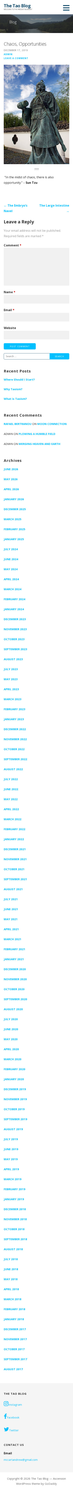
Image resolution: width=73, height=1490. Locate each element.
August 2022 (13, 769)
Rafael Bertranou (17, 424)
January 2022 (14, 839)
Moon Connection (52, 424)
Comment (12, 245)
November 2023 (15, 629)
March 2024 (12, 589)
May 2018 (11, 1279)
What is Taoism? (15, 399)
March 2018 (12, 1299)
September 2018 (15, 1239)
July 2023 (11, 669)
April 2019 (11, 1169)
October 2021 (14, 869)
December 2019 (15, 1089)
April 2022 (11, 809)
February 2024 (14, 599)
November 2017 (15, 1339)
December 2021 (15, 849)
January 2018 (14, 1319)
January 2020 (14, 1079)
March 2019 (12, 1179)
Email (9, 310)
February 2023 (14, 709)
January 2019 (14, 1199)
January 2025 (14, 539)
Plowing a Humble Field (37, 434)
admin (8, 54)
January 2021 (14, 959)
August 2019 (13, 1129)
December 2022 (15, 729)
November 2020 (15, 979)
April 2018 (11, 1289)
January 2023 (14, 719)
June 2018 (11, 1269)
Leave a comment (16, 58)
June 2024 (11, 559)
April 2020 (11, 1049)
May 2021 (11, 919)
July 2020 (11, 1019)
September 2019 (15, 1119)
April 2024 (11, 579)
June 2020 (11, 1029)
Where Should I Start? (19, 379)
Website (10, 328)
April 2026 (11, 489)
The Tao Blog (17, 5)
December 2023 (15, 619)
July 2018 (11, 1259)
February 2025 (14, 529)
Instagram (15, 1404)
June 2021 (11, 909)
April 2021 (11, 929)
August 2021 (13, 889)
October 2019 (14, 1109)
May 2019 (11, 1159)
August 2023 (13, 659)
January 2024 (14, 609)
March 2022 (12, 819)
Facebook (13, 1417)
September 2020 (15, 999)
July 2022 (11, 779)
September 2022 (15, 759)
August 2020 (13, 1009)
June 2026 (11, 469)
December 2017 (15, 1329)
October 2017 (14, 1349)
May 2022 (11, 799)
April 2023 (11, 689)
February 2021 (14, 949)
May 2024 (11, 569)
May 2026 (11, 479)
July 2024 (11, 549)
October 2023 (14, 639)
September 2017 (15, 1359)
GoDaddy (51, 1483)
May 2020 (11, 1039)
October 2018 (14, 1229)
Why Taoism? (13, 389)
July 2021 (11, 899)
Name (9, 292)
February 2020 (14, 1069)
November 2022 (15, 739)
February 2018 (14, 1309)
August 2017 (13, 1369)
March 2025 (12, 519)
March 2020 (12, 1059)
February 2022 (14, 829)
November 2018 (15, 1219)
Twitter (14, 1430)
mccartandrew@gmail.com (21, 1460)
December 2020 (15, 969)
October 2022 (14, 749)
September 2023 (15, 649)
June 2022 (11, 789)
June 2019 (11, 1149)
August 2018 (13, 1249)
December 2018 (15, 1209)
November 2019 (15, 1099)
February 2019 (14, 1189)
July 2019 (11, 1139)
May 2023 (11, 679)
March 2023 (12, 699)
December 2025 (15, 509)
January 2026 (14, 499)
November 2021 (15, 859)
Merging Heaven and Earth (39, 444)
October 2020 (14, 989)
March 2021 (12, 939)
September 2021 (15, 879)
